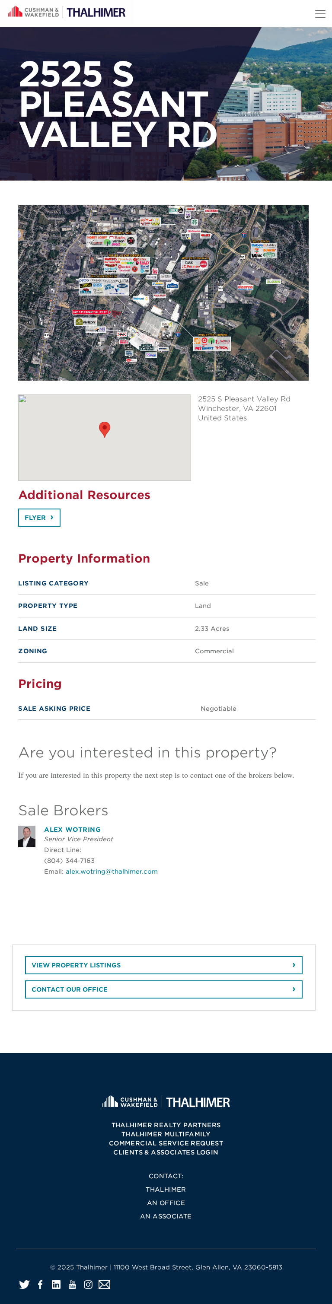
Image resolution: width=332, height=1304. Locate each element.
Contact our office (70, 989)
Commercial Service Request (166, 1143)
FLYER (35, 517)
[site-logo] (166, 1102)
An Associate (166, 1216)
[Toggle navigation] (320, 14)
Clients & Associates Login (165, 1152)
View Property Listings (76, 965)
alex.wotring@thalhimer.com (112, 871)
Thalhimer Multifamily (166, 1134)
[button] (105, 429)
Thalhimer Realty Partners (166, 1125)
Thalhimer (166, 1189)
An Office (166, 1202)
